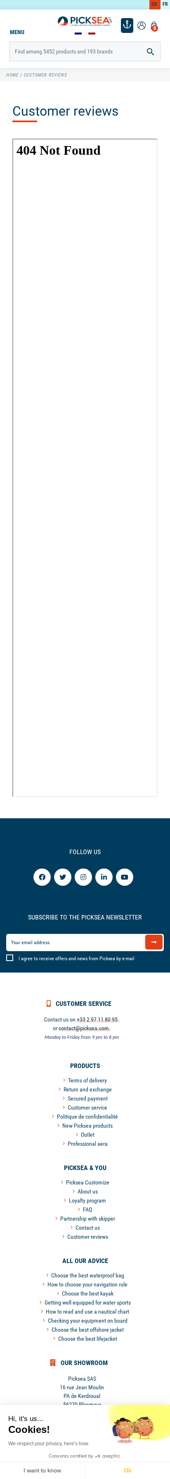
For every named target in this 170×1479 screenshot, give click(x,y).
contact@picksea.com (84, 1028)
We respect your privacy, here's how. (48, 1443)
